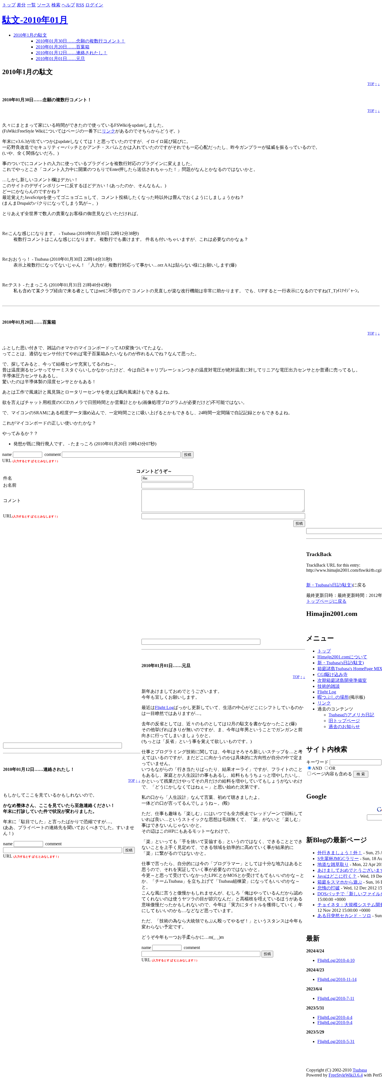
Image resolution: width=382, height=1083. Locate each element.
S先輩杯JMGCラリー (338, 858)
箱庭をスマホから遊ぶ (339, 882)
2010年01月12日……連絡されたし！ (71, 52)
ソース (43, 5)
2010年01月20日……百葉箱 (62, 46)
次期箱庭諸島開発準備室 (342, 680)
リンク (108, 131)
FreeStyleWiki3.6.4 (346, 1075)
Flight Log (164, 707)
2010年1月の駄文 (30, 35)
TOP (370, 84)
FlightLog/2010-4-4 (334, 1017)
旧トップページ (344, 720)
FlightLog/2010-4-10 (336, 960)
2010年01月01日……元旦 (60, 58)
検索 (55, 5)
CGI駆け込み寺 (332, 674)
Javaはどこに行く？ (337, 876)
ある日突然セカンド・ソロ (344, 915)
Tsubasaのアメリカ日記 (351, 714)
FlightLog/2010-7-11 (335, 998)
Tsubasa (360, 1070)
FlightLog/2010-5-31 (336, 1041)
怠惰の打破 (328, 888)
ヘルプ (68, 5)
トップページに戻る (326, 601)
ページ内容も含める (332, 773)
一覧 (31, 5)
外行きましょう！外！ (339, 852)
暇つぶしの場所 (333, 697)
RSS (80, 5)
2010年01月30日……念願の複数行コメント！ (80, 41)
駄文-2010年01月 (35, 20)
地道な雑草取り (333, 864)
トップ (9, 5)
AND (317, 768)
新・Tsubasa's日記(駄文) (329, 585)
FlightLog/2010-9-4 (334, 1022)
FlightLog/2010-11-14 (337, 979)
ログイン (94, 5)
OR (332, 768)
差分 (21, 5)
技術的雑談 (328, 686)
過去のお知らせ (344, 726)
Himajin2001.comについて (342, 656)
